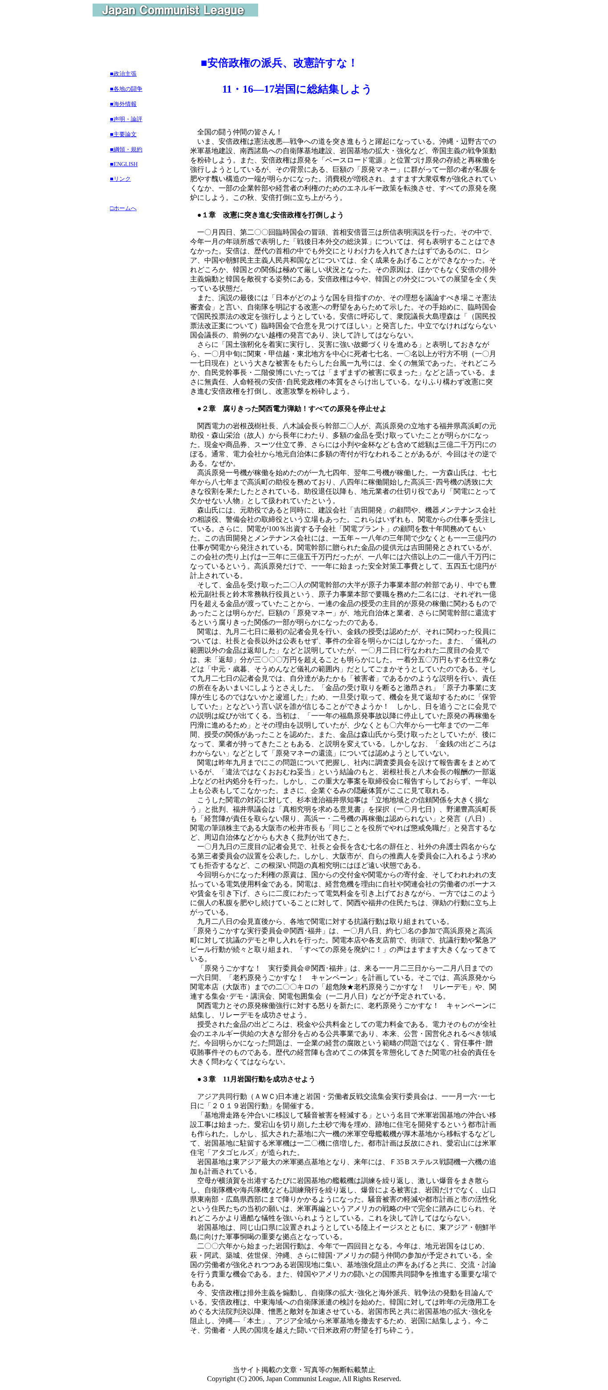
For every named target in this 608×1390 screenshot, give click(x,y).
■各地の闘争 (126, 88)
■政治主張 (123, 73)
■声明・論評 (126, 119)
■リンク (120, 178)
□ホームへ (123, 208)
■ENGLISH (124, 164)
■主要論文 (123, 134)
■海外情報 (123, 104)
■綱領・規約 (126, 149)
